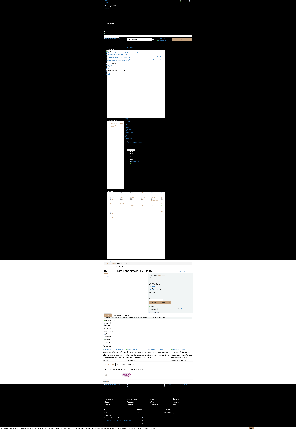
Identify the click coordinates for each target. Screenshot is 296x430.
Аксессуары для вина (112, 120)
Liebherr (127, 134)
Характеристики (117, 315)
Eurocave (127, 123)
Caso (126, 118)
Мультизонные (130, 402)
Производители (138, 409)
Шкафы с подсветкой (152, 59)
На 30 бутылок (175, 402)
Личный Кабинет (168, 409)
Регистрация (113, 5)
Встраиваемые (108, 398)
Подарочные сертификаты (141, 410)
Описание (107, 315)
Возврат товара (108, 415)
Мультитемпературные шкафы (128, 59)
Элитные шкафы (124, 56)
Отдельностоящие (108, 399)
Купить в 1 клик (165, 302)
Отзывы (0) (126, 315)
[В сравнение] (107, 273)
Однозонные (130, 401)
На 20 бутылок (175, 401)
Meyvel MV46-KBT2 (131, 351)
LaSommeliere (129, 132)
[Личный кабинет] (190, 1)
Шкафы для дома (110, 54)
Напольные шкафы (141, 59)
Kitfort (126, 130)
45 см (110, 67)
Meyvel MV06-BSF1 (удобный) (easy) (112, 351)
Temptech (127, 137)
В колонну (106, 402)
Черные (174, 404)
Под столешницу (108, 401)
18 (109, 73)
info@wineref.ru (184, 0)
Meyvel (127, 135)
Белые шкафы (155, 56)
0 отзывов (182, 271)
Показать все (106, 381)
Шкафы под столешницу (160, 53)
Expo (126, 124)
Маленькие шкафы (142, 53)
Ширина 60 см (175, 399)
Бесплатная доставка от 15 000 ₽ (112, 261)
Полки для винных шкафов (117, 123)
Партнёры (136, 412)
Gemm (127, 126)
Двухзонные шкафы (132, 53)
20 (106, 74)
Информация (130, 150)
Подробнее (182, 308)
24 (108, 74)
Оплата (132, 156)
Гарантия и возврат (135, 157)
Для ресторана (153, 401)
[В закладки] (105, 273)
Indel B (127, 127)
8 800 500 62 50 (107, 2)
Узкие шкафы (150, 53)
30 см (107, 65)
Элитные (151, 398)
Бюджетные (152, 402)
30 (109, 74)
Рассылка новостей (169, 413)
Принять (251, 428)
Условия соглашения (139, 413)
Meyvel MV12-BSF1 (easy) (154, 351)
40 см (107, 67)
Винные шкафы (111, 49)
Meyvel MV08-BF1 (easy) (177, 351)
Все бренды (110, 191)
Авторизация (113, 6)
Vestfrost (127, 140)
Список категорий (129, 46)
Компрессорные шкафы (134, 56)
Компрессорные (131, 398)
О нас (131, 151)
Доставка (132, 154)
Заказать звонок (107, 7)
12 (107, 73)
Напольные (107, 404)
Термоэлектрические (146, 56)
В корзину (153, 302)
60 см (107, 68)
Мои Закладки (167, 412)
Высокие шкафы (114, 57)
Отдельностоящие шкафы (112, 56)
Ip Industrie (128, 129)
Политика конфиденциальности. (114, 420)
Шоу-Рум (132, 153)
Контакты (132, 159)
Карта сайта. (128, 420)
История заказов (168, 410)
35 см (110, 65)
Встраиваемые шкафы (121, 53)
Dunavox (127, 121)
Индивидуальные (153, 404)
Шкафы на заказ (125, 60)
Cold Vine (127, 120)
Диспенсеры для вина (115, 122)
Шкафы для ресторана (121, 54)
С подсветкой (130, 404)
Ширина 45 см (175, 398)
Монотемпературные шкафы (113, 59)
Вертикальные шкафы (124, 57)
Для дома (151, 399)
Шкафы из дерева (110, 53)
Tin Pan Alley (128, 138)
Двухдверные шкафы (115, 60)
